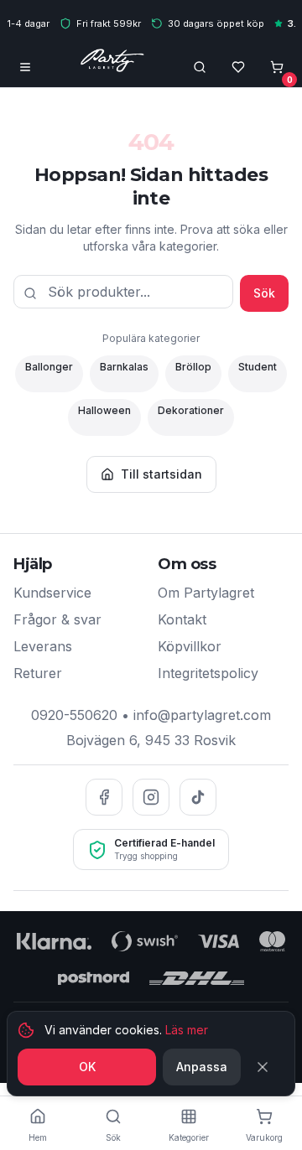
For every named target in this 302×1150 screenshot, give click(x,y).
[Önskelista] (238, 67)
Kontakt (182, 619)
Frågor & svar (57, 619)
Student (257, 366)
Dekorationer (191, 410)
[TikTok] (198, 797)
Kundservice (52, 592)
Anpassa (201, 1066)
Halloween (104, 410)
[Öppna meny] (25, 67)
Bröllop (193, 366)
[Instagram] (151, 797)
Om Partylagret (206, 592)
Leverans (42, 646)
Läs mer (186, 1030)
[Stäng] (265, 1067)
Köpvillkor (189, 646)
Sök (264, 293)
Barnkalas (124, 366)
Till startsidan (161, 474)
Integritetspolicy (208, 673)
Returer (37, 673)
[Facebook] (104, 797)
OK (87, 1066)
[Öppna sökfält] (199, 67)
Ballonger (49, 366)
